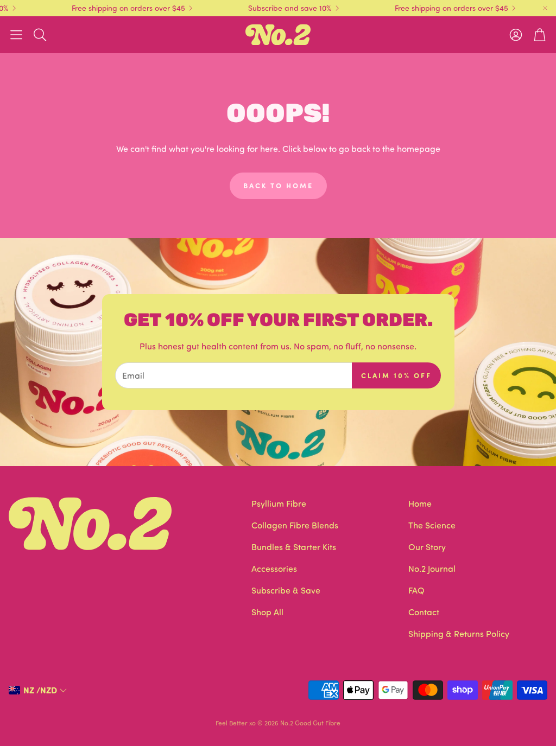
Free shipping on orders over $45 (117, 8)
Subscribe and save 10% (279, 8)
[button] (16, 34)
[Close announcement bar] (545, 8)
